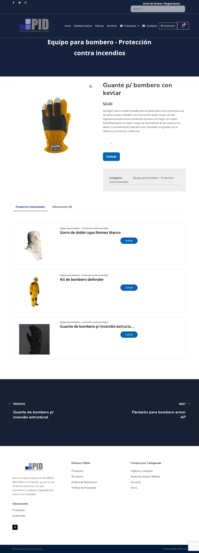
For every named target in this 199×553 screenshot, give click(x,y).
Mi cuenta (77, 476)
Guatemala (18, 515)
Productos (77, 471)
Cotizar (111, 156)
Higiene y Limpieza (142, 471)
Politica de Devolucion (84, 482)
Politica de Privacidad (84, 487)
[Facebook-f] (15, 527)
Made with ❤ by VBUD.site (175, 549)
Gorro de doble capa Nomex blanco (90, 232)
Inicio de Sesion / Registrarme (161, 3)
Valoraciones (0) (62, 206)
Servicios (136, 482)
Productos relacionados (30, 206)
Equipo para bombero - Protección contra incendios (84, 228)
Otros (134, 487)
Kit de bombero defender (82, 279)
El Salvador (18, 510)
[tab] (30, 206)
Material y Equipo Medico (145, 476)
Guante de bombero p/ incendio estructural (97, 326)
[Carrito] (183, 26)
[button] (91, 86)
